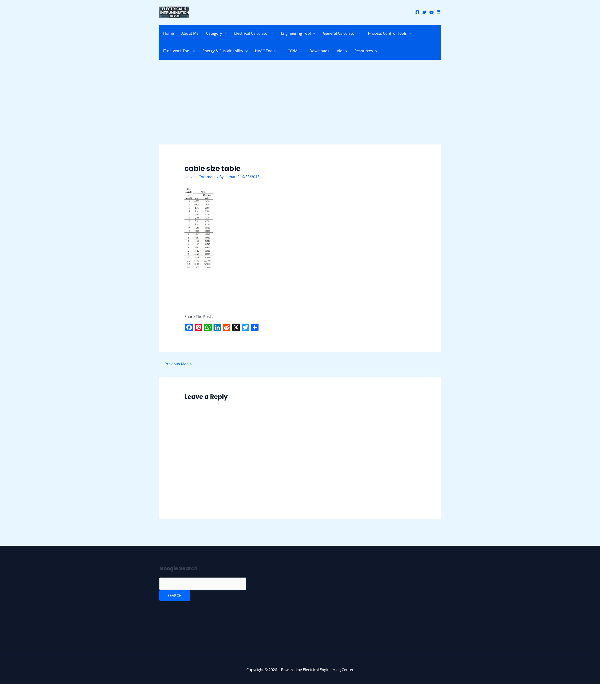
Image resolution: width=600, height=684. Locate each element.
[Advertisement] (300, 110)
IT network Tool (176, 50)
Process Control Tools (387, 33)
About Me (190, 33)
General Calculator (339, 33)
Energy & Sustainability (222, 50)
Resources (363, 50)
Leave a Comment (200, 176)
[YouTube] (431, 12)
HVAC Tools (265, 50)
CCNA (292, 50)
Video (342, 50)
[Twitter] (424, 12)
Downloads (319, 50)
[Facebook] (417, 12)
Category (214, 33)
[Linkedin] (438, 12)
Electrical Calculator (251, 33)
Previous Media (176, 364)
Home (168, 33)
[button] (224, 33)
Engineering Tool (296, 33)
